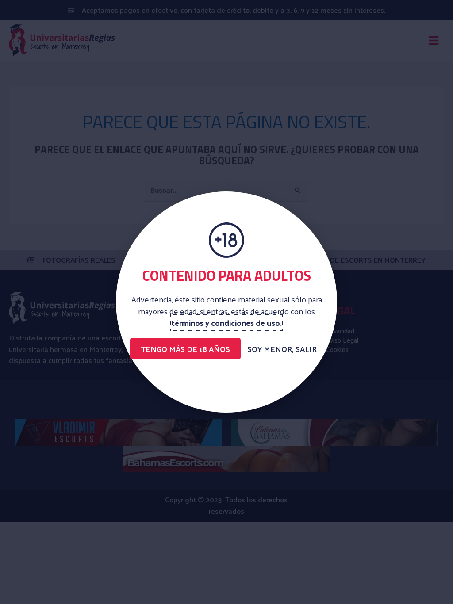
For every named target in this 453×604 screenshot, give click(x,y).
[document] (226, 302)
